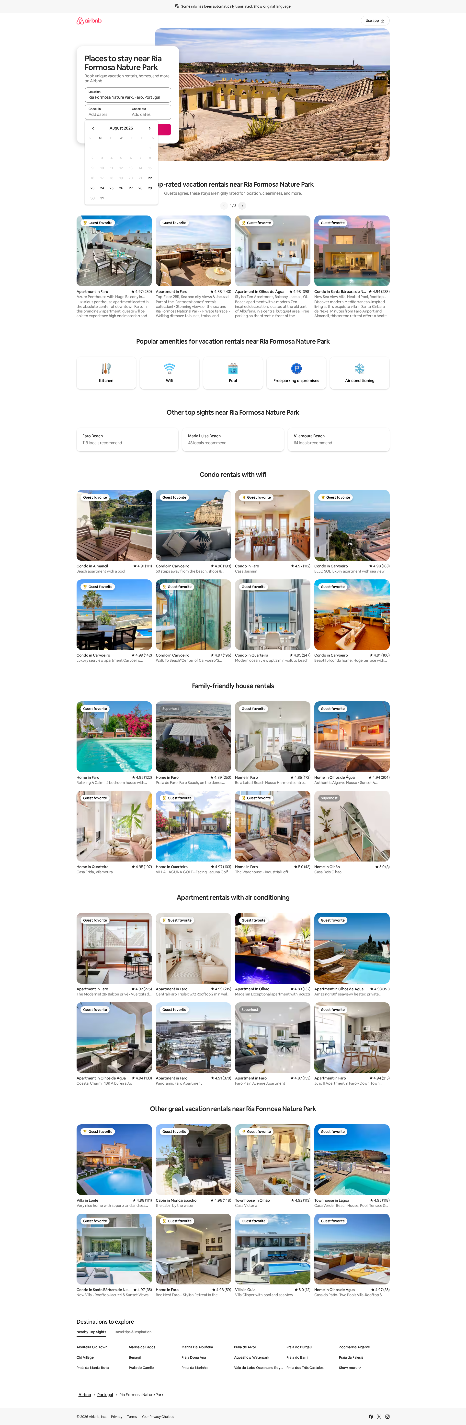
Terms (132, 1416)
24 (102, 188)
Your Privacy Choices (158, 1416)
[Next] (242, 206)
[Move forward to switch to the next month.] (149, 128)
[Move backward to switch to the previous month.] (93, 128)
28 (140, 188)
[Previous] (224, 206)
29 (150, 188)
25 (112, 188)
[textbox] (106, 114)
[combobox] (128, 97)
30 (93, 198)
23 (92, 188)
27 (131, 188)
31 (102, 198)
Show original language (272, 6)
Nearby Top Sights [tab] (91, 1332)
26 (121, 188)
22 (150, 178)
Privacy (116, 1416)
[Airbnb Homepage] (89, 20)
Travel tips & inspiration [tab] (132, 1332)
